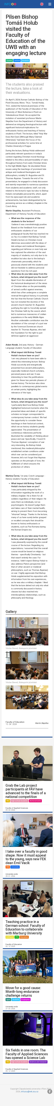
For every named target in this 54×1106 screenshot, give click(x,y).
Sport (8, 1000)
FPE (16, 937)
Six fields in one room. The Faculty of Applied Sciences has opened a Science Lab (27, 1054)
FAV (7, 801)
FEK (7, 867)
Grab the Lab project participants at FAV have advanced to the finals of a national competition (26, 791)
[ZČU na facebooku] (50, 1091)
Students (25, 60)
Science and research (38, 1062)
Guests (9, 60)
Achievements (35, 801)
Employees (25, 1000)
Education (24, 937)
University (15, 867)
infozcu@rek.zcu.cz (29, 1091)
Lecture (17, 60)
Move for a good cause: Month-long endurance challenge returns (23, 991)
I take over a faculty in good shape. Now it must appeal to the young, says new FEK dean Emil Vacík (26, 857)
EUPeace (9, 937)
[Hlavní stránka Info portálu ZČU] (10, 4)
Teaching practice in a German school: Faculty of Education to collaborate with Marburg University (25, 927)
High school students (19, 801)
